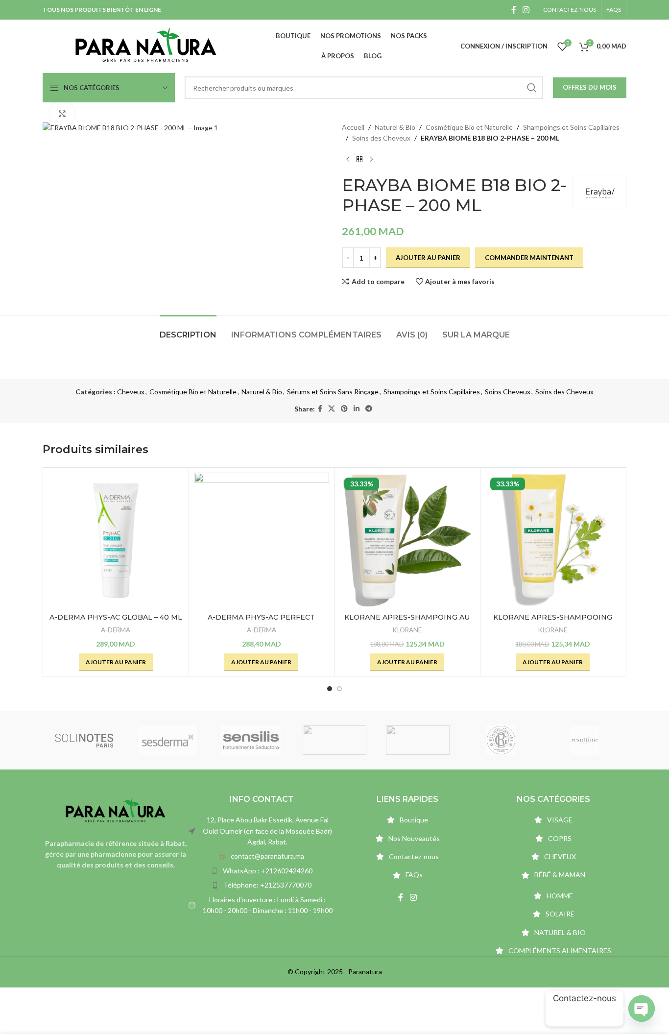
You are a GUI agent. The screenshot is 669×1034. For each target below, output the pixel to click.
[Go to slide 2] (339, 688)
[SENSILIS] (251, 740)
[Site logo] (146, 45)
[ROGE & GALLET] (501, 740)
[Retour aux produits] (359, 160)
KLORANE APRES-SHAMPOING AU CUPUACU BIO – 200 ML (407, 622)
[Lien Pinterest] (344, 408)
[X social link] (331, 408)
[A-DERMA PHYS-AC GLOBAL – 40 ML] (116, 540)
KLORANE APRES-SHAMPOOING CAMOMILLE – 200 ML (552, 622)
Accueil (353, 127)
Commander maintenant (529, 258)
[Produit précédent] (348, 160)
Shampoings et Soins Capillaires (571, 127)
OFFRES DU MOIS (590, 87)
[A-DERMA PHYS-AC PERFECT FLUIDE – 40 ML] (262, 540)
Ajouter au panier (428, 258)
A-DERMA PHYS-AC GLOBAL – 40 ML (115, 617)
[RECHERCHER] (532, 87)
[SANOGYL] (334, 740)
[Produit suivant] (371, 160)
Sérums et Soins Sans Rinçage (333, 391)
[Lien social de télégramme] (368, 408)
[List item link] (261, 856)
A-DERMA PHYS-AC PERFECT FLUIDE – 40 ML (261, 622)
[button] (116, 662)
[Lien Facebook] (513, 9)
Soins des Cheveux (381, 138)
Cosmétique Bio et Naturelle (469, 127)
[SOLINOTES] (84, 740)
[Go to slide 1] (329, 688)
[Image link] (116, 810)
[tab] (188, 330)
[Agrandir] (62, 113)
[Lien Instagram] (526, 9)
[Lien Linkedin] (356, 408)
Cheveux (130, 391)
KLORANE (407, 630)
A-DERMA (115, 630)
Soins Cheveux (507, 391)
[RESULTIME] (584, 740)
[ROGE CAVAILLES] (417, 740)
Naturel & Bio (395, 127)
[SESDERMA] (167, 740)
